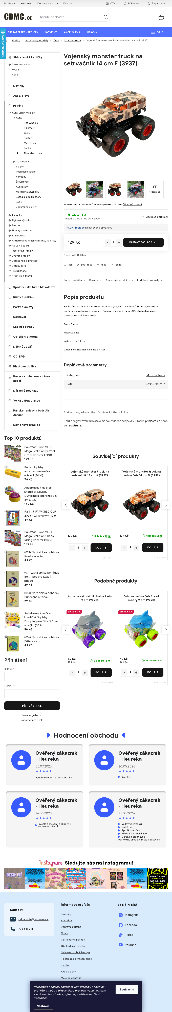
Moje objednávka (71, 978)
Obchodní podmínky (73, 946)
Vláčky (20, 166)
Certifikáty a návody (73, 939)
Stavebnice (18, 235)
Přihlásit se (32, 705)
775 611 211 (25, 928)
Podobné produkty (148, 280)
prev (66, 505)
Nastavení (43, 1006)
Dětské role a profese (25, 260)
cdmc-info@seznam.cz (33, 919)
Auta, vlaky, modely (23, 112)
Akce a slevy (68, 971)
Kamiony (21, 176)
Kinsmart (29, 127)
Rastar (28, 138)
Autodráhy (22, 186)
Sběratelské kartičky (27, 57)
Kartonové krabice (26, 425)
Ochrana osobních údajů (75, 952)
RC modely (22, 161)
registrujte (74, 425)
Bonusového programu (99, 227)
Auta (19, 117)
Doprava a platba (47, 3)
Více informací (132, 204)
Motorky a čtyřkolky (27, 191)
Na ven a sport (20, 245)
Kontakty (26, 3)
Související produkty (118, 280)
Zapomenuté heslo (32, 720)
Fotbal (15, 69)
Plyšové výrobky (21, 220)
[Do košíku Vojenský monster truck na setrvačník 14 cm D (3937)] (152, 547)
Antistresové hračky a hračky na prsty (34, 240)
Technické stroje (26, 171)
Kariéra (65, 965)
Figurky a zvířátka (22, 230)
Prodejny (9, 3)
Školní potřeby (23, 327)
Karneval (19, 317)
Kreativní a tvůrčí (22, 275)
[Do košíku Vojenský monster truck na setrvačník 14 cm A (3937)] (101, 547)
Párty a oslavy (23, 307)
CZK (113, 3)
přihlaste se (152, 421)
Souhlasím (127, 989)
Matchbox (30, 143)
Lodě (19, 201)
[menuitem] (23, 32)
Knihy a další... (23, 297)
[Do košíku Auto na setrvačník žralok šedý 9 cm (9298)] (101, 672)
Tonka (27, 148)
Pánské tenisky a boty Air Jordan (31, 413)
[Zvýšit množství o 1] (119, 242)
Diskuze (94, 280)
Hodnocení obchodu (86, 735)
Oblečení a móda (25, 337)
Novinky (19, 86)
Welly (27, 133)
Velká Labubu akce (26, 400)
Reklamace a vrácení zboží (76, 958)
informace (40, 998)
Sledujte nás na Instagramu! (99, 863)
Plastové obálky (24, 366)
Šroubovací (22, 181)
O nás (64, 933)
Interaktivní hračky (23, 250)
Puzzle (16, 225)
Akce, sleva (21, 96)
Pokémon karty (21, 64)
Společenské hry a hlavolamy (34, 287)
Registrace (158, 3)
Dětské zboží (22, 346)
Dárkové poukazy (25, 390)
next (166, 505)
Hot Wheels (31, 122)
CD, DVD (19, 356)
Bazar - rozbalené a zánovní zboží (33, 379)
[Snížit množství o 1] (108, 242)
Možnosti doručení (157, 216)
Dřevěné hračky (21, 255)
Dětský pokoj (19, 265)
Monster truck (33, 153)
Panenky (17, 215)
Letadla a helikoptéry (28, 196)
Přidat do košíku (143, 242)
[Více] (158, 32)
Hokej (15, 74)
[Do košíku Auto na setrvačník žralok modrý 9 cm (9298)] (152, 672)
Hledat (106, 17)
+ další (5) (155, 192)
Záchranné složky (26, 207)
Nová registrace (32, 715)
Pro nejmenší (19, 270)
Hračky (18, 105)
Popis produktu (73, 280)
